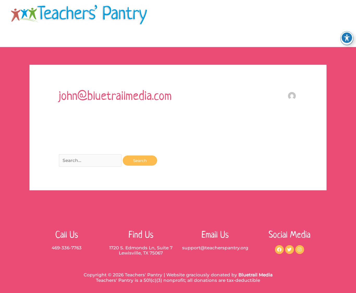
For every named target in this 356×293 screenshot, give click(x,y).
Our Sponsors (291, 38)
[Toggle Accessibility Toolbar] (347, 37)
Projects (220, 38)
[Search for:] (91, 160)
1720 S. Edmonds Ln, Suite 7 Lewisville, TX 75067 (141, 250)
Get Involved (252, 38)
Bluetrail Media (255, 274)
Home (165, 38)
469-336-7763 (67, 247)
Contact (325, 38)
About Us (191, 38)
